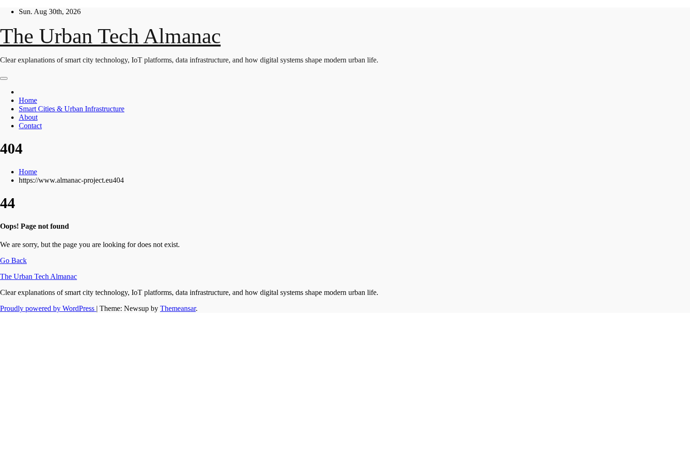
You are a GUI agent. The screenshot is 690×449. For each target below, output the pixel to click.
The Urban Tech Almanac (110, 36)
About (28, 117)
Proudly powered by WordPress (48, 308)
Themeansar (178, 308)
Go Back (13, 260)
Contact (30, 126)
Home (28, 100)
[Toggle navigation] (4, 78)
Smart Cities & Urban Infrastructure (71, 109)
